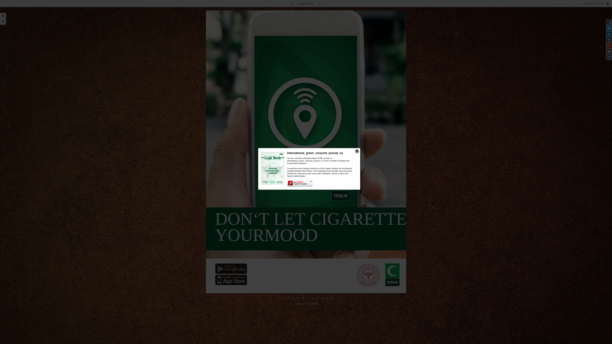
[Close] (357, 151)
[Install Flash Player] (320, 183)
